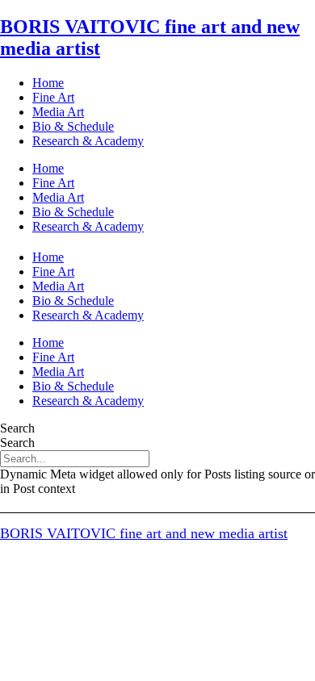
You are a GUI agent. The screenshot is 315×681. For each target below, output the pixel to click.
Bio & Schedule (73, 126)
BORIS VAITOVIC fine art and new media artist (144, 533)
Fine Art (53, 97)
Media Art (58, 112)
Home (48, 83)
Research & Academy (88, 141)
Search (17, 428)
